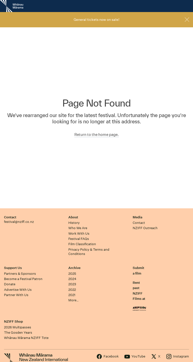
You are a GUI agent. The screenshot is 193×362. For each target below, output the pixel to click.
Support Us (13, 268)
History (74, 223)
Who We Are (77, 228)
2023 (72, 284)
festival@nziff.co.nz (19, 222)
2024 (72, 279)
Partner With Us (16, 295)
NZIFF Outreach (145, 228)
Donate (9, 284)
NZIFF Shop (13, 321)
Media (137, 217)
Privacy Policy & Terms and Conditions (88, 251)
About (73, 217)
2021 (71, 295)
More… (73, 300)
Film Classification (82, 244)
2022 (72, 290)
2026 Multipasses (17, 327)
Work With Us (78, 233)
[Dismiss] (187, 20)
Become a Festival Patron (23, 279)
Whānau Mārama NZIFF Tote (26, 338)
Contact (10, 217)
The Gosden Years (18, 332)
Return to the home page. (96, 134)
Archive (74, 268)
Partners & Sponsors (20, 274)
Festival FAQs (78, 239)
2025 (72, 274)
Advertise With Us (18, 290)
